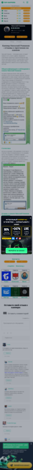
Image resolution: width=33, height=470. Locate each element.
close (30, 218)
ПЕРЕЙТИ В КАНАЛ (16, 251)
